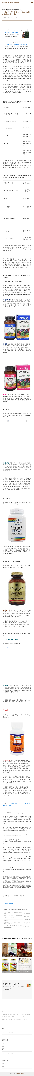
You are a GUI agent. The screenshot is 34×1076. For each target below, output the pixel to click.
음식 (30, 1019)
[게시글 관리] (10, 896)
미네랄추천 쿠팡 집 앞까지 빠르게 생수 (16, 44)
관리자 (22, 1073)
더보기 (3, 1022)
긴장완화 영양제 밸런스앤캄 (11, 32)
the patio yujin (18, 1019)
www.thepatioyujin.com (24, 1014)
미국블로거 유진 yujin (7, 1019)
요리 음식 (19, 1016)
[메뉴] (32, 2)
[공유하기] (8, 896)
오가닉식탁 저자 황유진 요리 (8, 1014)
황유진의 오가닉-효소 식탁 (10, 2)
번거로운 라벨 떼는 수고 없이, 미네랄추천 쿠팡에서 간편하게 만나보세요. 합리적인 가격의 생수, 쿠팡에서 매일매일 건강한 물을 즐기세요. (17, 47)
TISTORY (18, 1073)
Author (5, 909)
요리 (24, 1016)
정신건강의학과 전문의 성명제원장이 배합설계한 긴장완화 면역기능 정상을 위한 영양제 (12, 35)
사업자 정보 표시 (9, 903)
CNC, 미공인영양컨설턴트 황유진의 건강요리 (13, 986)
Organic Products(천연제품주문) (14, 909)
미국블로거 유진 (6, 1016)
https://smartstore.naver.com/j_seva (15, 30)
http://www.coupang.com (12, 42)
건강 (26, 1019)
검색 (30, 1032)
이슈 (13, 1016)
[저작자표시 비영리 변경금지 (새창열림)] (21, 896)
